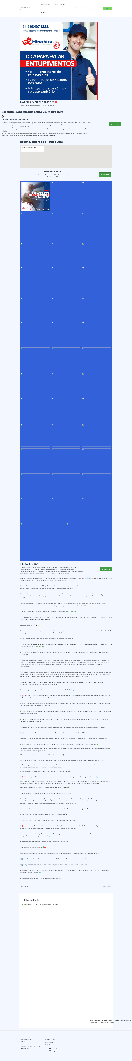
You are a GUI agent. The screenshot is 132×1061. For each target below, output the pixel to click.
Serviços (55, 4)
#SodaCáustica (28, 814)
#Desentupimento (25, 755)
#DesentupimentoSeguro (41, 814)
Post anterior (24, 886)
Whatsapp (106, 174)
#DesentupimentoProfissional (29, 771)
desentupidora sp (25, 1039)
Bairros (43, 12)
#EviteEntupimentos (40, 878)
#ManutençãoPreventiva (28, 787)
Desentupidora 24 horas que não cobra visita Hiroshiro (110, 1020)
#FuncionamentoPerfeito (60, 787)
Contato (62, 4)
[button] (107, 8)
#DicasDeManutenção (27, 878)
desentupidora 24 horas (38, 105)
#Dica (22, 814)
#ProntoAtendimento (54, 755)
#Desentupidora (44, 771)
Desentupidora (45, 4)
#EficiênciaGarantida (62, 771)
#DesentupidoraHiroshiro (40, 755)
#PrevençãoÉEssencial (59, 841)
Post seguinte (108, 886)
